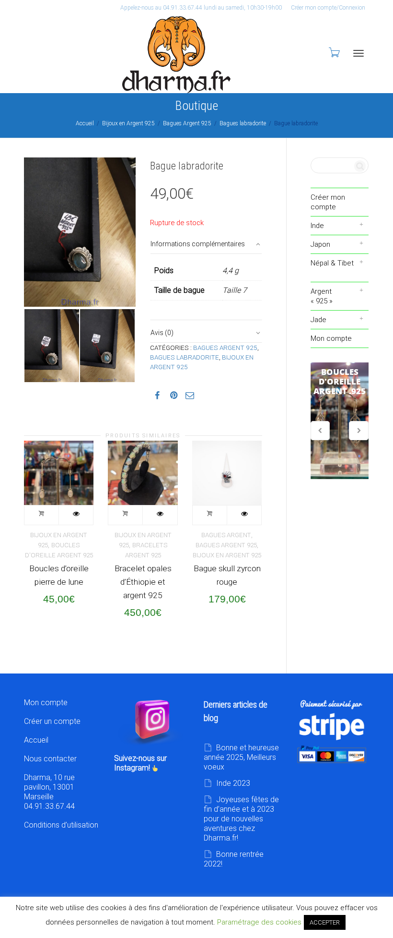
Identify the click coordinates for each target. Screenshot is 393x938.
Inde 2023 (233, 783)
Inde (317, 225)
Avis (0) (161, 333)
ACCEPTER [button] (325, 922)
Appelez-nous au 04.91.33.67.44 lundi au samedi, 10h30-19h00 (201, 7)
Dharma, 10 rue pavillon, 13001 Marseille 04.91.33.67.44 (49, 792)
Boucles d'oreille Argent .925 (340, 421)
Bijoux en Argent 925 (128, 123)
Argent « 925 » (322, 296)
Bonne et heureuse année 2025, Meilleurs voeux (241, 757)
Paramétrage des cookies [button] (259, 922)
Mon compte (331, 338)
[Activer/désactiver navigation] (358, 53)
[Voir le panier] (333, 52)
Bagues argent (226, 535)
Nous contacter (50, 758)
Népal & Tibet (332, 263)
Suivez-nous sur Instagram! (140, 763)
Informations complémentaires (197, 244)
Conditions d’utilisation (61, 825)
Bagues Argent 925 (187, 123)
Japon (320, 244)
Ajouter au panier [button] (41, 515)
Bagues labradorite (243, 123)
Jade (318, 319)
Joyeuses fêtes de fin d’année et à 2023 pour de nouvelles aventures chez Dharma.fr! (241, 818)
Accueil (85, 123)
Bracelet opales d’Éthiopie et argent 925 (143, 582)
